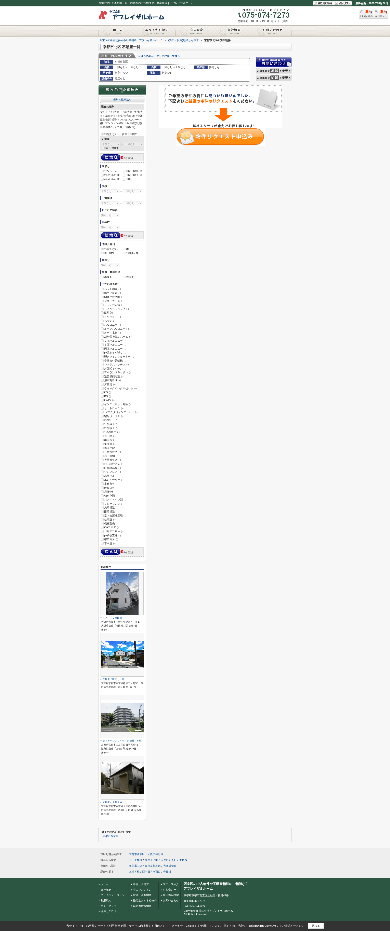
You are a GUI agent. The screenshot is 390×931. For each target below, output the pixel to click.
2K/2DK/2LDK (112, 175)
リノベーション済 (116, 308)
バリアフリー (114, 531)
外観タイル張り (115, 352)
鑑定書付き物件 (142, 905)
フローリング (114, 503)
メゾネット (112, 316)
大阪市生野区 (155, 854)
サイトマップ (108, 905)
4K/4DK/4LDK (112, 179)
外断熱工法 (112, 535)
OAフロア (111, 527)
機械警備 (111, 523)
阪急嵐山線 (135, 865)
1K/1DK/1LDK (134, 171)
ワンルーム (110, 171)
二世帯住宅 (112, 451)
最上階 (110, 436)
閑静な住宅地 (114, 296)
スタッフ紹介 (171, 884)
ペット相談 (112, 289)
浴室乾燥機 (112, 380)
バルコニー (112, 324)
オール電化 (112, 332)
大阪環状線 (170, 865)
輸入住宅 (111, 448)
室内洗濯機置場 (115, 515)
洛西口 (157, 871)
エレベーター (114, 479)
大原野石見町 (169, 860)
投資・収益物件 (142, 895)
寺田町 (167, 871)
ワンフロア (112, 471)
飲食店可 (111, 487)
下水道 (110, 543)
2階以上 (110, 420)
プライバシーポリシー (114, 895)
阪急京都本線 (153, 865)
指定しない (111, 134)
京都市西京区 (110, 836)
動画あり (131, 277)
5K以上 (130, 179)
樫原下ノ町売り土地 (114, 679)
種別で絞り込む (122, 99)
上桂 (131, 871)
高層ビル (111, 475)
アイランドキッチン (117, 372)
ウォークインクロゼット (120, 388)
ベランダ (111, 320)
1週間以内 (132, 253)
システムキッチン (116, 364)
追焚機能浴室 (114, 376)
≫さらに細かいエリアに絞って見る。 (160, 56)
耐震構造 (111, 511)
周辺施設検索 (171, 895)
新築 (124, 134)
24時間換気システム (118, 336)
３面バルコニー (115, 344)
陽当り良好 (112, 292)
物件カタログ (108, 911)
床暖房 (110, 384)
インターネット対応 (117, 404)
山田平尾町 (135, 860)
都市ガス (111, 539)
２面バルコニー (115, 340)
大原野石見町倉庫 (112, 802)
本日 (128, 249)
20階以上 (111, 428)
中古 (134, 134)
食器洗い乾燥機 (115, 360)
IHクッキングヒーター (119, 356)
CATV (109, 400)
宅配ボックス (114, 416)
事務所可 (111, 483)
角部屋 (110, 444)
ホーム (104, 884)
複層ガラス (112, 459)
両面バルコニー (115, 348)
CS (107, 392)
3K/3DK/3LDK (134, 175)
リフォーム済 (114, 304)
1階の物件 (112, 432)
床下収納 (111, 455)
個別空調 (111, 495)
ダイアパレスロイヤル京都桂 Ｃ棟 (122, 740)
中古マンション (142, 889)
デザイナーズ (114, 300)
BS (107, 396)
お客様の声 (169, 889)
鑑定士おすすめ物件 (145, 900)
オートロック (114, 408)
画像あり (109, 277)
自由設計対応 (114, 463)
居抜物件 (111, 491)
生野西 (183, 860)
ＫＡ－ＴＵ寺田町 (112, 617)
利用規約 (106, 900)
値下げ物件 (111, 148)
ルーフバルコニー (116, 328)
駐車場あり (112, 467)
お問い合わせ (171, 900)
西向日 (146, 871)
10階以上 (111, 424)
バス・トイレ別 (115, 499)
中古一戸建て (141, 884)
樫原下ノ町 (151, 860)
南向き (110, 439)
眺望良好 (111, 312)
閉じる (316, 925)
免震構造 (111, 507)
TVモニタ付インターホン (121, 412)
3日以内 (109, 253)
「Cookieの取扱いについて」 (263, 926)
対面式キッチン (115, 368)
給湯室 (110, 519)
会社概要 (106, 889)
